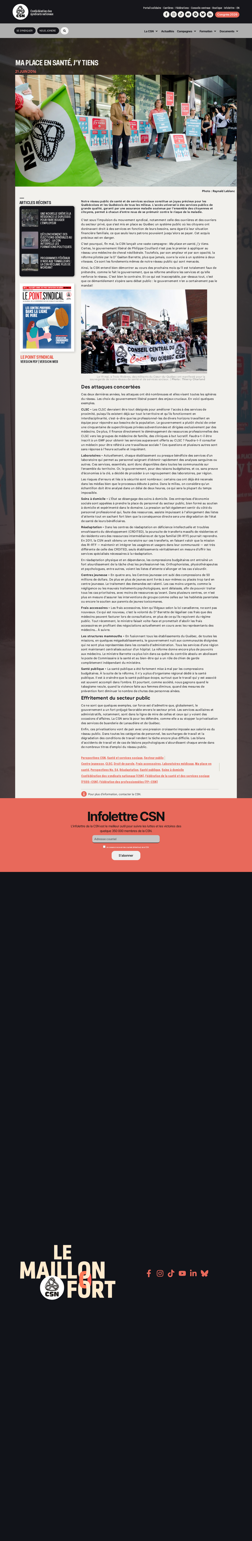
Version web (49, 361)
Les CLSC (99, 409)
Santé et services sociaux (125, 757)
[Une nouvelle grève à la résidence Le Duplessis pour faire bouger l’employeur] (30, 218)
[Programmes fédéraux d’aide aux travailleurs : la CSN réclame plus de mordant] (30, 262)
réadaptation (143, 527)
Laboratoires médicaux (178, 763)
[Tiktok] (181, 14)
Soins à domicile (173, 769)
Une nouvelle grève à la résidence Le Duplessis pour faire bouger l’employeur (55, 218)
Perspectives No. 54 (104, 769)
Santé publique (150, 769)
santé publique (122, 669)
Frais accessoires (148, 763)
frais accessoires (128, 608)
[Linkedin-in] (210, 14)
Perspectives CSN (93, 757)
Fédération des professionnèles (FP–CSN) (128, 781)
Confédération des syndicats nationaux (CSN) (112, 776)
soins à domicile (155, 499)
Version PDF (29, 361)
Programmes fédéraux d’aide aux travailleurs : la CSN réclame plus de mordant (55, 263)
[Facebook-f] (166, 14)
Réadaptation (129, 769)
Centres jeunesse (149, 575)
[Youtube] (188, 14)
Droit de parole (124, 763)
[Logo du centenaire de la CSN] (20, 12)
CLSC (108, 763)
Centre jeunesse (92, 763)
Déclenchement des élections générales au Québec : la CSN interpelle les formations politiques (56, 240)
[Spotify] (195, 14)
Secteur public (154, 757)
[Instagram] (173, 14)
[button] (65, 30)
